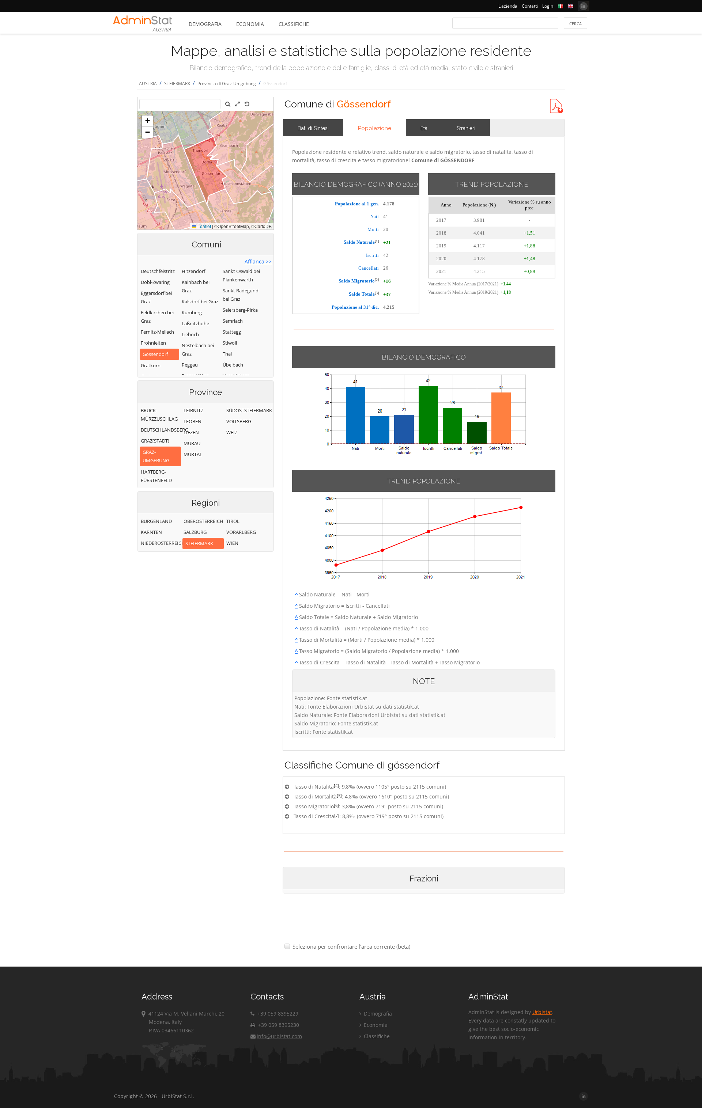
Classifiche (294, 23)
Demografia (205, 23)
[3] (377, 293)
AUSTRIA (148, 83)
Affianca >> (258, 261)
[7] (336, 815)
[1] (377, 241)
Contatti (530, 6)
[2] (377, 280)
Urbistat (542, 1012)
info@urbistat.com (279, 1036)
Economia (250, 23)
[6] (336, 805)
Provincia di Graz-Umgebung (226, 83)
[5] (339, 795)
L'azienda (507, 6)
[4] (336, 785)
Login (547, 6)
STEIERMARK (177, 83)
